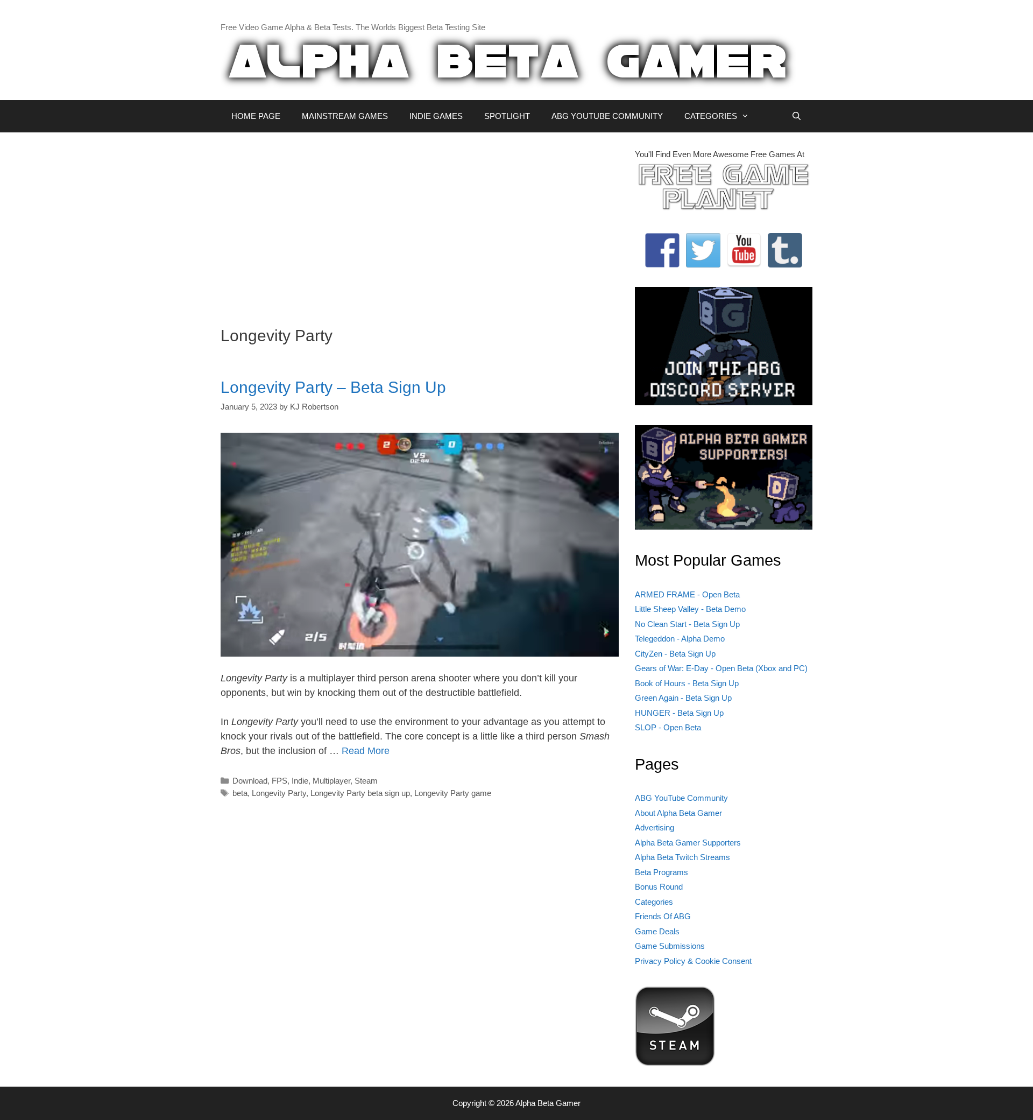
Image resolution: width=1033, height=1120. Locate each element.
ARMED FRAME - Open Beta (687, 594)
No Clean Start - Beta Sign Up (687, 624)
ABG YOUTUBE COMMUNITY (607, 116)
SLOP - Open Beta (668, 727)
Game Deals (657, 931)
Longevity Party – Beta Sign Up (333, 387)
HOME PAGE (255, 116)
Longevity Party (279, 793)
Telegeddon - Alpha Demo (680, 638)
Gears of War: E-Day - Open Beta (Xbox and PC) (721, 668)
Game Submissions (670, 945)
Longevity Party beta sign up (360, 793)
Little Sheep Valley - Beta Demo (690, 609)
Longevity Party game (452, 793)
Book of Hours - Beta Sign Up (687, 683)
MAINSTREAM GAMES (345, 116)
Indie (300, 780)
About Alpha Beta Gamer (678, 813)
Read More (366, 750)
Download (249, 780)
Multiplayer (331, 780)
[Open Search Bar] (796, 116)
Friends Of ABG (663, 916)
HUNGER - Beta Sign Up (679, 712)
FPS (279, 780)
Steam (366, 780)
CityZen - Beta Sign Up (675, 653)
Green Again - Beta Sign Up (683, 697)
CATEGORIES (710, 116)
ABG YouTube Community (681, 797)
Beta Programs (661, 872)
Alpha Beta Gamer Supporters (688, 842)
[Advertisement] (420, 224)
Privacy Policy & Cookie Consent (693, 961)
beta (239, 793)
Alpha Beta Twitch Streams (682, 857)
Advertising (654, 827)
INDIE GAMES (436, 116)
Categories (654, 901)
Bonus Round (659, 886)
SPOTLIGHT (507, 116)
